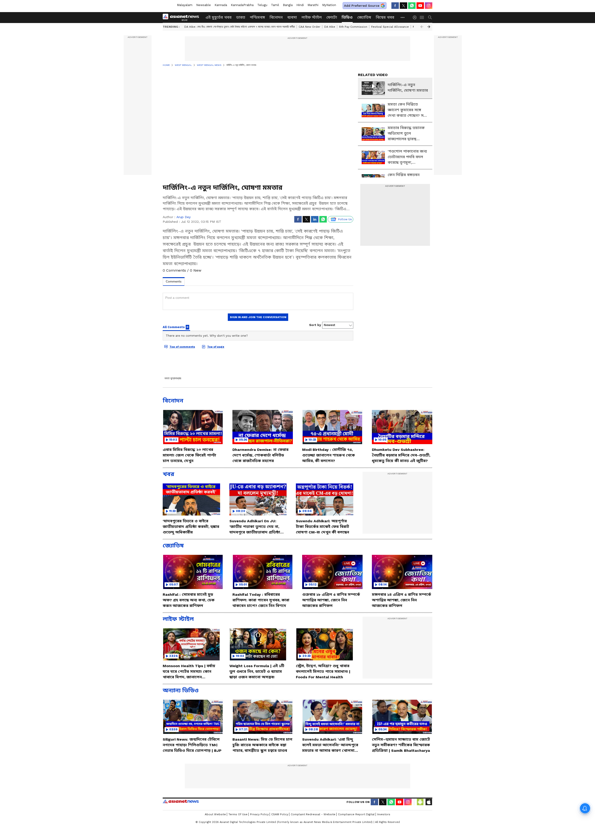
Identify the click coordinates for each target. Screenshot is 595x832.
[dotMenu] (403, 17)
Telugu (262, 5)
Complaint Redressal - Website (313, 814)
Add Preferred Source (361, 5)
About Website (215, 814)
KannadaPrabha (242, 5)
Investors (383, 814)
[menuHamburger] (422, 17)
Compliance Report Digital (356, 814)
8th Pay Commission (353, 26)
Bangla (288, 5)
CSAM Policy (279, 814)
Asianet (181, 801)
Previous (421, 26)
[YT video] (420, 5)
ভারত (240, 17)
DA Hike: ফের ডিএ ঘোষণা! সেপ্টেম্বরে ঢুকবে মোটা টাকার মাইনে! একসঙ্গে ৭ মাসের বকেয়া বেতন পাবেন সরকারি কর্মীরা (239, 26)
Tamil (275, 5)
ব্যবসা (292, 17)
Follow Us (345, 219)
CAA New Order (309, 26)
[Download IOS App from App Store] (428, 802)
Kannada (221, 5)
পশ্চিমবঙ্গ (257, 17)
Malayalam (184, 5)
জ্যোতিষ (364, 17)
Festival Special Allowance (390, 26)
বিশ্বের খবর (385, 17)
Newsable (203, 5)
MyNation (329, 5)
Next (428, 26)
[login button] (416, 17)
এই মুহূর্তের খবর (218, 17)
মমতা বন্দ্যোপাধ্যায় (173, 378)
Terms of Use (238, 814)
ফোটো (331, 17)
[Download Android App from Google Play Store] (420, 802)
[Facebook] (395, 5)
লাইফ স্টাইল (311, 17)
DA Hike (329, 26)
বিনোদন (276, 17)
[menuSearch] (430, 17)
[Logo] (182, 17)
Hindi (300, 5)
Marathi (312, 5)
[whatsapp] (412, 5)
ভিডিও (347, 17)
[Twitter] (403, 5)
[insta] (428, 5)
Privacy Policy (259, 814)
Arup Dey (183, 217)
